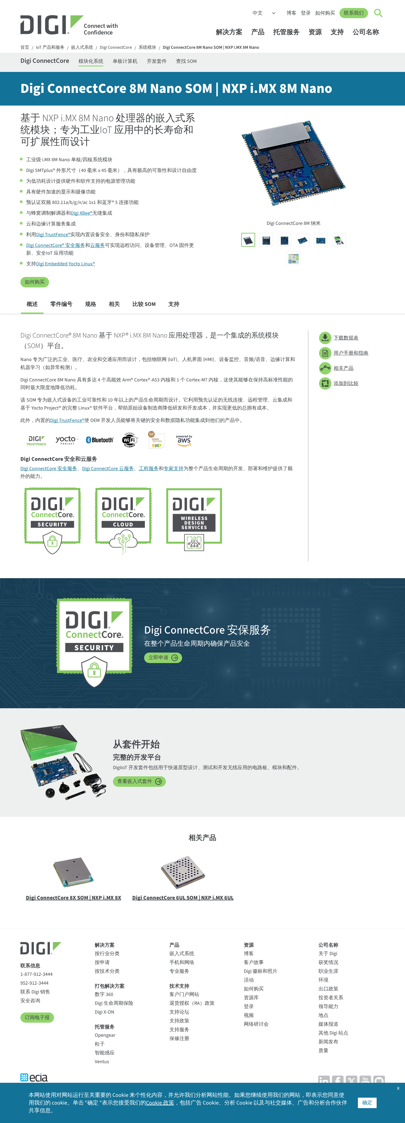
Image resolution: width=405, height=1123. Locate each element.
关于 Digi (327, 953)
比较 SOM (144, 304)
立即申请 (158, 657)
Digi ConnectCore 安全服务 (48, 468)
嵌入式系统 (82, 47)
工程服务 (149, 468)
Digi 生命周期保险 (114, 1003)
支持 (337, 32)
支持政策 (179, 1020)
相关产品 (343, 368)
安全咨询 (30, 1000)
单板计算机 (125, 61)
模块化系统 (91, 61)
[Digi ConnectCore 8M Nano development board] (303, 240)
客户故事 (254, 962)
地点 (323, 1015)
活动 (249, 980)
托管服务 (286, 32)
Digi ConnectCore (116, 47)
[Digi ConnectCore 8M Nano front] (266, 240)
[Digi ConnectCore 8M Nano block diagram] (294, 258)
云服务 (97, 245)
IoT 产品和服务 (50, 47)
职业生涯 (328, 971)
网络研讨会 (256, 1024)
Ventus (102, 1061)
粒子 (100, 1044)
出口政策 (328, 988)
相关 (114, 304)
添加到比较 (346, 383)
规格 (90, 304)
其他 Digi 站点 (333, 1033)
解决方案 (229, 32)
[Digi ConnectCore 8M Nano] (248, 240)
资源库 (251, 997)
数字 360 (104, 994)
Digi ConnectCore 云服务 (108, 468)
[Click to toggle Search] (378, 13)
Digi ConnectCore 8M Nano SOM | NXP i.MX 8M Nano (211, 47)
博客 (291, 13)
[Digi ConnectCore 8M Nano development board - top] (321, 240)
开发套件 (157, 61)
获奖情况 (328, 962)
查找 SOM (186, 61)
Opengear (105, 1035)
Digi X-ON (104, 1012)
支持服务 (179, 1029)
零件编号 (61, 304)
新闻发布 (328, 1041)
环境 (323, 980)
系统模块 (147, 47)
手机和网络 (181, 962)
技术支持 (179, 986)
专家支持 (173, 468)
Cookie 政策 (160, 1103)
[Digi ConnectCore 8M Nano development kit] (339, 240)
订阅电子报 (37, 1017)
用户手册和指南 (351, 353)
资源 (315, 32)
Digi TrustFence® (53, 234)
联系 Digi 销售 (35, 992)
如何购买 (325, 13)
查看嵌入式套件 (134, 781)
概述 (32, 304)
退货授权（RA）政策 (192, 1003)
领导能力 (328, 1006)
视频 (249, 1015)
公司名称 (366, 32)
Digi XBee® (81, 213)
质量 (323, 1050)
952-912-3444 (34, 983)
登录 (306, 13)
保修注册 (179, 1038)
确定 (367, 1102)
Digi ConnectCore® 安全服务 (55, 245)
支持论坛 (179, 1012)
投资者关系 (330, 997)
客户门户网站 (184, 994)
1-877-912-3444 (36, 974)
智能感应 (105, 1052)
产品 (257, 32)
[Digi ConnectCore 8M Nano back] (284, 240)
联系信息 (30, 966)
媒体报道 (328, 1024)
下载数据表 (346, 338)
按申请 (102, 962)
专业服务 (179, 971)
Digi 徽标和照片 (260, 971)
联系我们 (354, 13)
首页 (24, 47)
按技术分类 (107, 971)
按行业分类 (107, 953)
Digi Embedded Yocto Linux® (65, 263)
